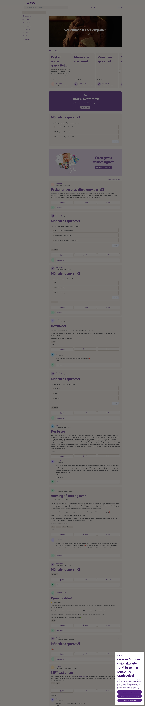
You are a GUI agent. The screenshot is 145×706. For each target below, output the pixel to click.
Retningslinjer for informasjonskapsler (133, 688)
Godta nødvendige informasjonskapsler (129, 696)
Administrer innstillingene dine (129, 700)
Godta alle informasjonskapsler (129, 692)
